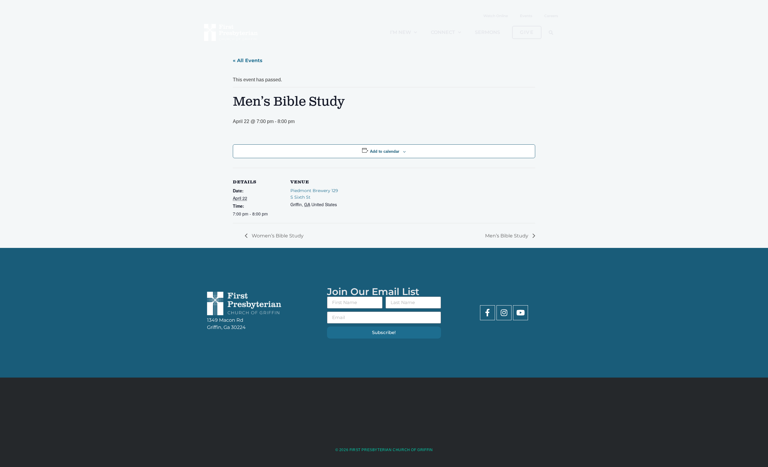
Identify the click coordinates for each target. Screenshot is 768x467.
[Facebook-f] (487, 312)
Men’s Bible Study (507, 236)
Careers (551, 16)
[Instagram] (504, 312)
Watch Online (495, 16)
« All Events (247, 60)
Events (526, 16)
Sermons (487, 32)
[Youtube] (520, 312)
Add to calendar (384, 151)
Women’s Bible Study (277, 236)
